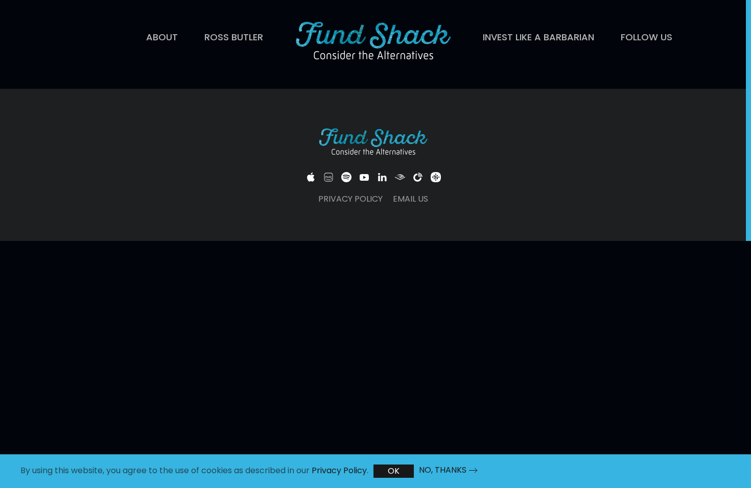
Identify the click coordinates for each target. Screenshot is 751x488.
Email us (410, 199)
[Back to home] (373, 41)
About (162, 37)
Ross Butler (233, 37)
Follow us (646, 37)
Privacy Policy (350, 199)
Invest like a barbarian (538, 37)
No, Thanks (442, 470)
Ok (394, 471)
